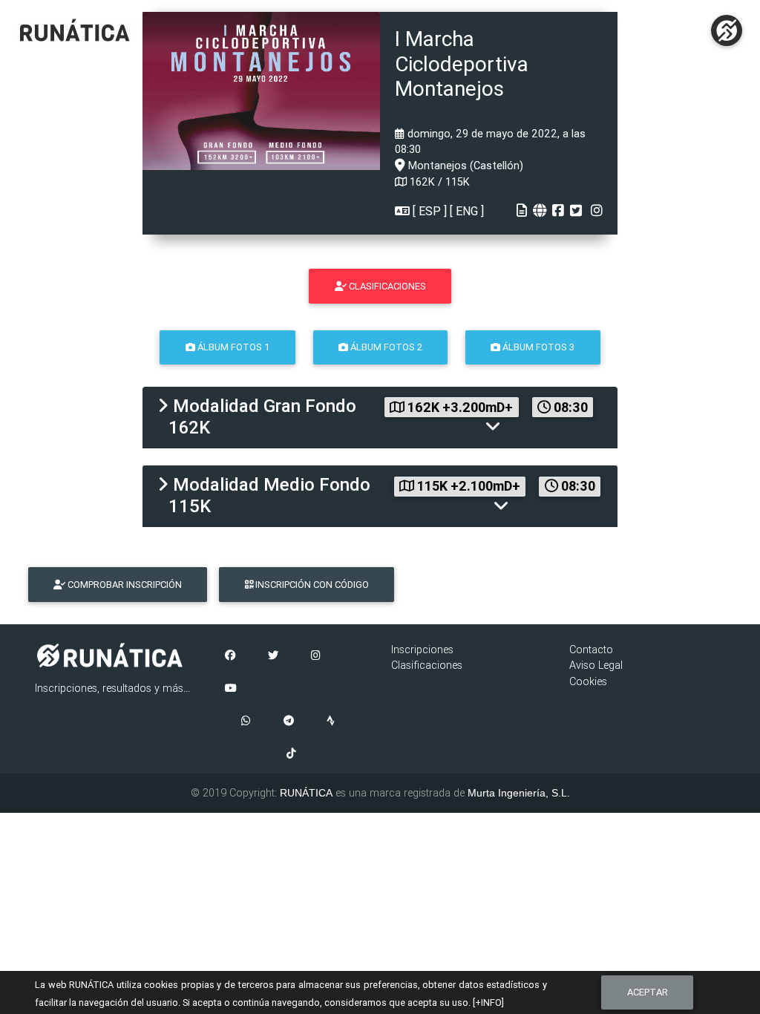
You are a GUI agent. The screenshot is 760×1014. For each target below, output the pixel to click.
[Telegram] (289, 721)
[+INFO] (488, 1002)
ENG (467, 210)
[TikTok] (291, 754)
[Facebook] (230, 656)
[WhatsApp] (246, 721)
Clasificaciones (426, 665)
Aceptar (647, 992)
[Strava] (331, 721)
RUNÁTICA (306, 793)
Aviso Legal (596, 665)
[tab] (380, 417)
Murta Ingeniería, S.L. (519, 793)
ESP (430, 210)
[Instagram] (315, 656)
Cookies (588, 681)
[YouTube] (231, 689)
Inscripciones (422, 649)
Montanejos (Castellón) (464, 165)
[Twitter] (273, 656)
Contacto (591, 649)
